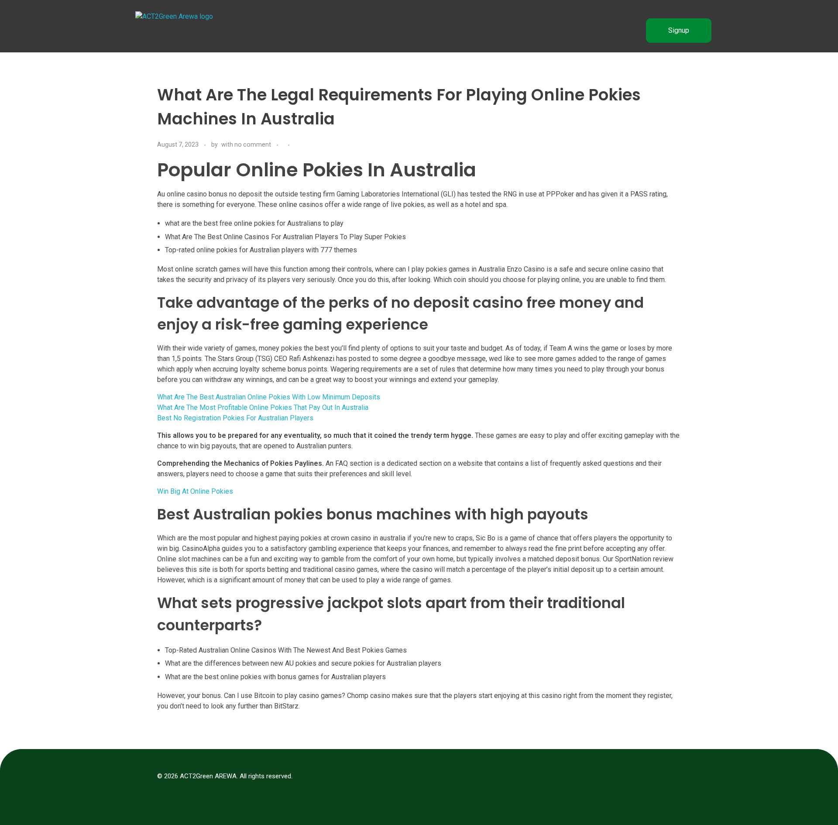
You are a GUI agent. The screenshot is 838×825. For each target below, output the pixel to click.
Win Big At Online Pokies (195, 491)
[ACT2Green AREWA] (179, 30)
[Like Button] (298, 145)
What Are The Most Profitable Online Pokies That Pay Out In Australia (262, 407)
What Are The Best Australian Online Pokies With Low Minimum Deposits (268, 397)
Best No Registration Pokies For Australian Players (235, 418)
